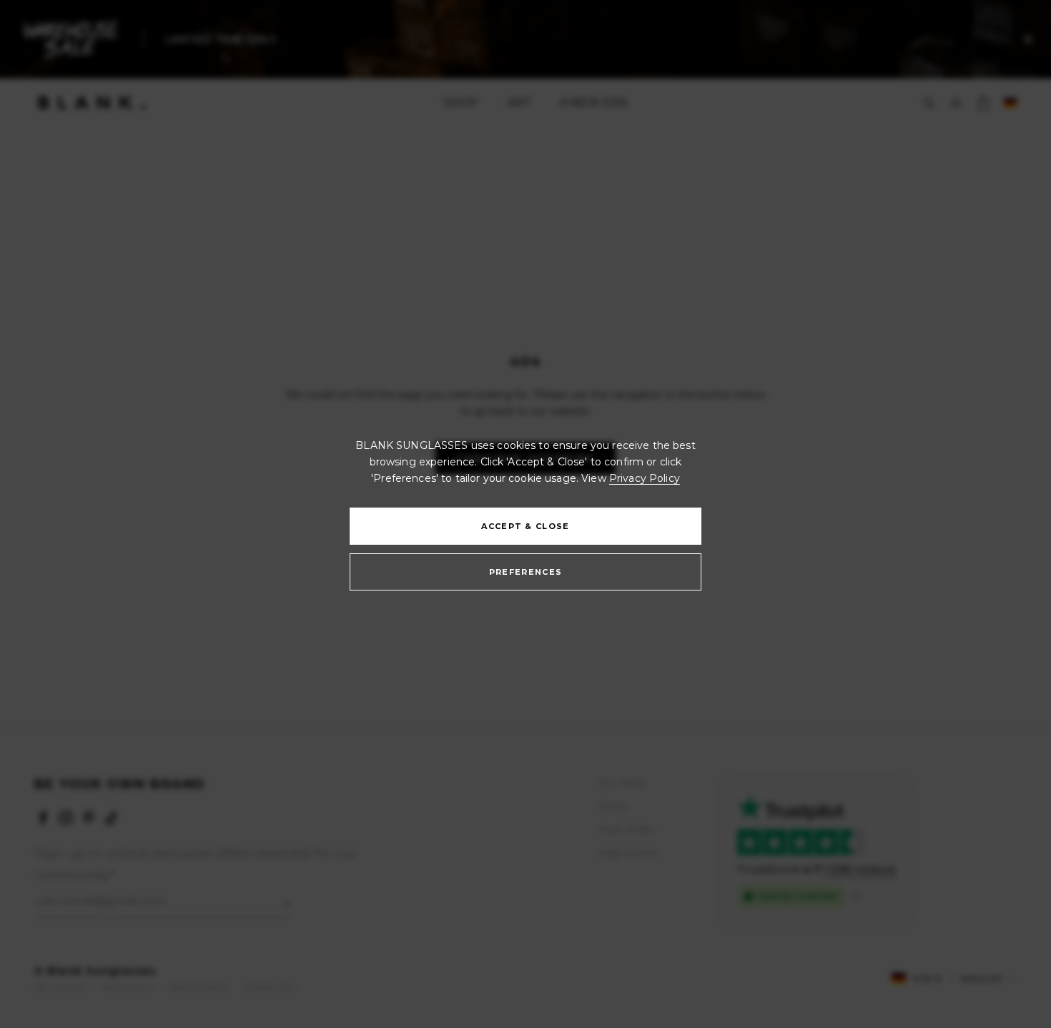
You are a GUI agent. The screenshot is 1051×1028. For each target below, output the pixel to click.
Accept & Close (525, 526)
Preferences (526, 572)
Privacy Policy (644, 478)
